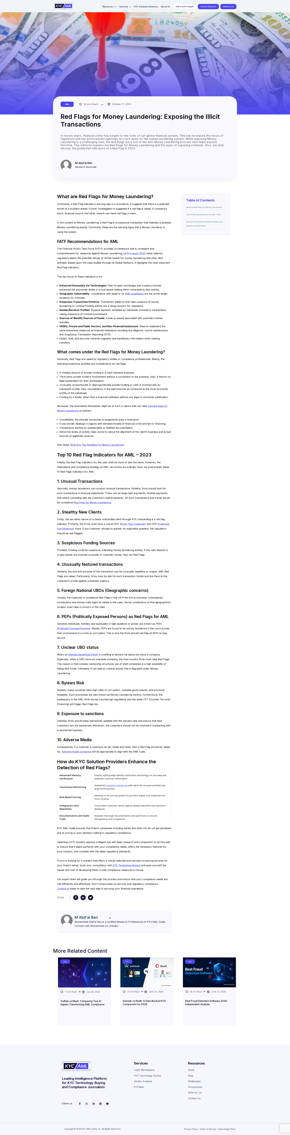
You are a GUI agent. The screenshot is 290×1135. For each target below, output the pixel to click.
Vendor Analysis (143, 1081)
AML (67, 104)
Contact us (63, 888)
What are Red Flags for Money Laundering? (204, 207)
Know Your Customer (133, 523)
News (191, 1069)
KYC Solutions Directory (146, 6)
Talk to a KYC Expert (185, 6)
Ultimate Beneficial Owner (83, 654)
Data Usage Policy (227, 1129)
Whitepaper (194, 1081)
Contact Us (194, 1098)
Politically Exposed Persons (73, 628)
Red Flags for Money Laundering (92, 502)
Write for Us (228, 6)
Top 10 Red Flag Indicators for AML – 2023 (203, 215)
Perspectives (195, 1086)
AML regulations (134, 293)
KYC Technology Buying (126, 865)
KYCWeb (139, 1086)
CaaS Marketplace (144, 1069)
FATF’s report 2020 (134, 253)
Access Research (208, 6)
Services (123, 6)
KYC (127, 961)
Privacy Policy (191, 1129)
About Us (165, 6)
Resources (108, 6)
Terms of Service (208, 1129)
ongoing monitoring (116, 785)
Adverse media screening (76, 751)
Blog (65, 961)
